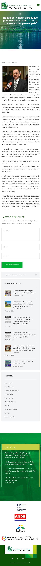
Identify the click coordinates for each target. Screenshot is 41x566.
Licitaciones (9, 398)
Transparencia (10, 417)
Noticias (22, 27)
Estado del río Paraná (12, 390)
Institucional (9, 394)
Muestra (7, 406)
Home (15, 27)
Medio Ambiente (10, 402)
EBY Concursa (9, 387)
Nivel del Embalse (11, 409)
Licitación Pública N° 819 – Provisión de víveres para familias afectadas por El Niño (24, 335)
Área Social (8, 383)
